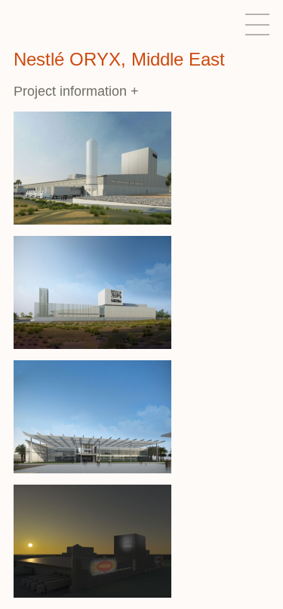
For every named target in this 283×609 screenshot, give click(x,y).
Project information (76, 91)
